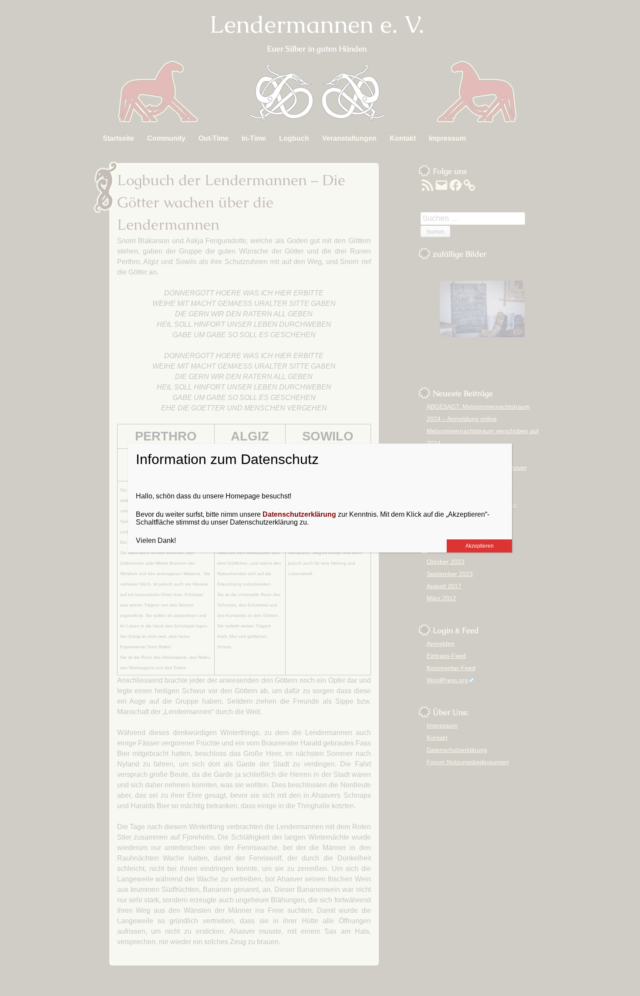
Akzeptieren (479, 546)
